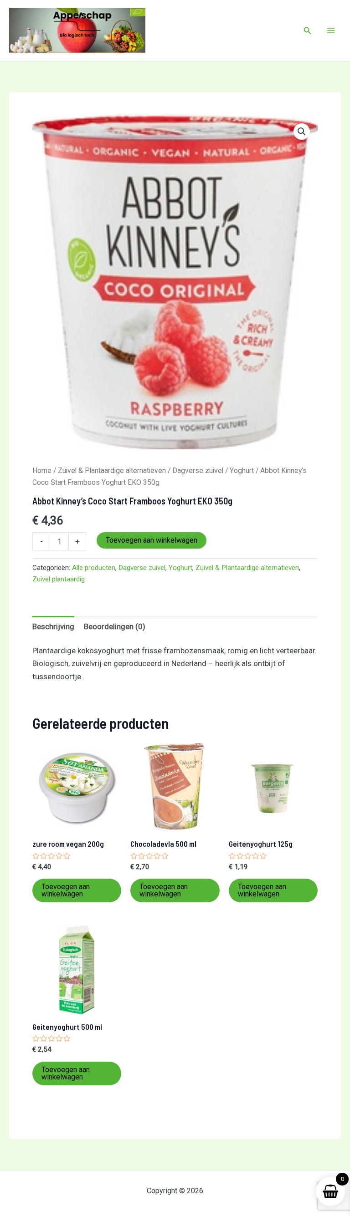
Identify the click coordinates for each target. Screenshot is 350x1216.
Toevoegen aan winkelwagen (151, 540)
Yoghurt (242, 470)
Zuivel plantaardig (58, 579)
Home (41, 470)
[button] (308, 30)
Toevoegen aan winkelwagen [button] (65, 890)
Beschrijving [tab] (53, 626)
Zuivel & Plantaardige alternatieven (112, 470)
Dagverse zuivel (197, 470)
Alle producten (93, 568)
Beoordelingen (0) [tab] (114, 626)
